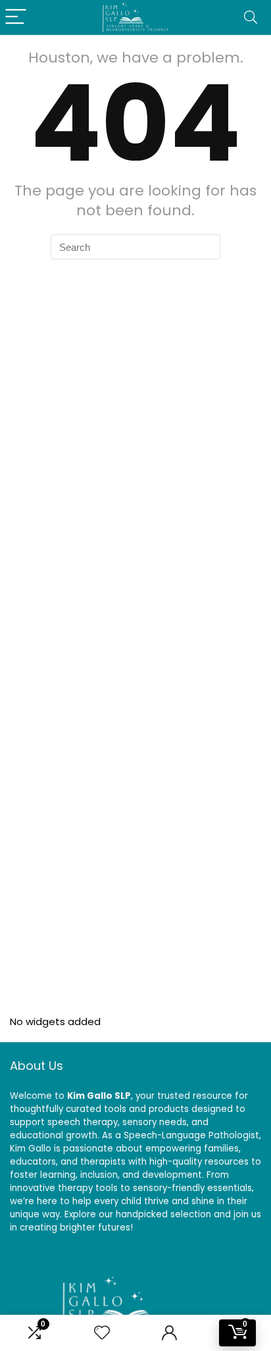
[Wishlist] (102, 1333)
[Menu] (16, 17)
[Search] (250, 17)
